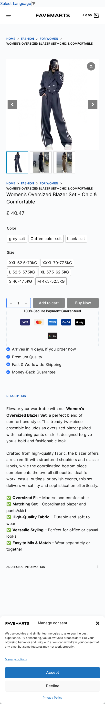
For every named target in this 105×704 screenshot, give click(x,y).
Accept (52, 672)
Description (16, 396)
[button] (97, 623)
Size (10, 252)
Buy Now (83, 303)
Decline (52, 686)
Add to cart (49, 303)
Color (11, 228)
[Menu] (8, 15)
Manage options (16, 659)
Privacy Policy (53, 697)
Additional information (25, 567)
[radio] (17, 238)
